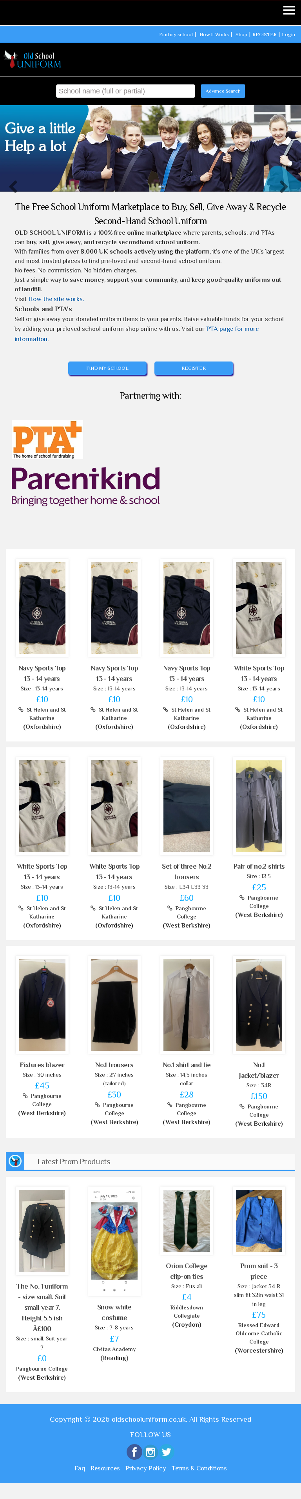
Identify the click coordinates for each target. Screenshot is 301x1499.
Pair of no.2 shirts (259, 866)
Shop (241, 34)
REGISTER (264, 34)
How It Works (214, 34)
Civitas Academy (114, 1349)
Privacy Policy (145, 1468)
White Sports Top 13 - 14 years (259, 673)
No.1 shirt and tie (187, 1065)
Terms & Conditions (199, 1468)
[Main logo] (33, 59)
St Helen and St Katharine (45, 714)
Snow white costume (114, 1312)
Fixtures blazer (42, 1065)
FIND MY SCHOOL (107, 368)
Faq (79, 1468)
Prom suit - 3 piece (259, 1271)
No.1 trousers (114, 1065)
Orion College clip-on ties (186, 1271)
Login (288, 34)
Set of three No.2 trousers (186, 871)
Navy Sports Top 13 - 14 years (42, 673)
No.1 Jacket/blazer (259, 1070)
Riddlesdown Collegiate (186, 1311)
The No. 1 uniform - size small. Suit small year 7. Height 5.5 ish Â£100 (41, 1307)
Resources (105, 1468)
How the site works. (56, 299)
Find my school (176, 34)
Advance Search (223, 91)
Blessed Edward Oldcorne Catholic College (259, 1333)
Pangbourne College (189, 912)
